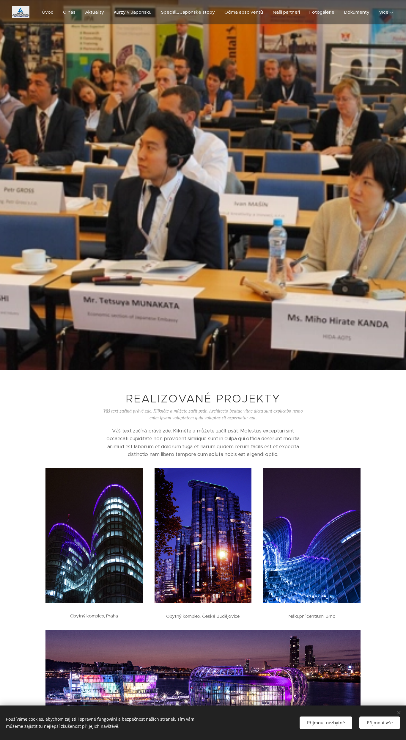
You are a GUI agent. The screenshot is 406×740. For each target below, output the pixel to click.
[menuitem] (49, 12)
